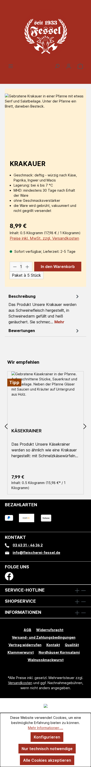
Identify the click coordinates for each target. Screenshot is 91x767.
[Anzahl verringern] (15, 266)
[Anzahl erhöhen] (27, 266)
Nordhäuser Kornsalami (59, 652)
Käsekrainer (26, 430)
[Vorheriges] (6, 426)
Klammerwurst (21, 652)
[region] (45, 121)
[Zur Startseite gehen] (45, 32)
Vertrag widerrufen (24, 645)
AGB (27, 630)
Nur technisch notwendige (47, 748)
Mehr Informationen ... (45, 728)
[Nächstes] (85, 426)
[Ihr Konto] (68, 66)
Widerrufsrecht (49, 630)
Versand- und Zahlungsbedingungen (43, 637)
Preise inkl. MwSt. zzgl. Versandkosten (44, 238)
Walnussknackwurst (46, 660)
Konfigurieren (47, 737)
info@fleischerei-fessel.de (36, 552)
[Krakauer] (45, 121)
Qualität (72, 645)
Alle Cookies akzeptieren (47, 760)
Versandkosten (20, 683)
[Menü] (11, 66)
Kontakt (53, 645)
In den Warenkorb (58, 266)
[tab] (44, 309)
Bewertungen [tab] (21, 330)
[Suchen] (57, 66)
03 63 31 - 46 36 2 (28, 545)
